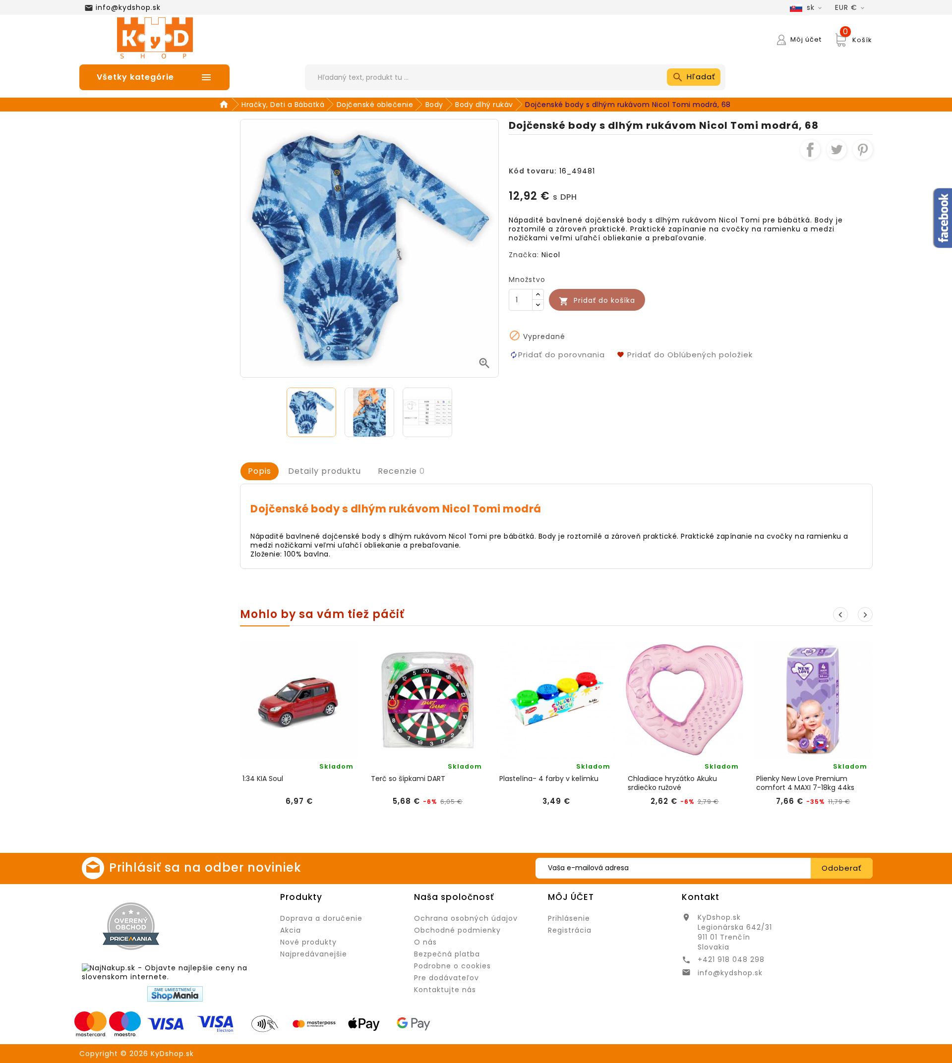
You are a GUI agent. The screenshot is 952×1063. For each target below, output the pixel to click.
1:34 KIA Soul (262, 778)
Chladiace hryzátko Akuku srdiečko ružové (672, 783)
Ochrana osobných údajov (466, 918)
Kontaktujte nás (445, 990)
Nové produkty (308, 942)
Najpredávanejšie (313, 954)
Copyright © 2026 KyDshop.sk (136, 1054)
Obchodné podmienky (457, 930)
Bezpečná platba (447, 954)
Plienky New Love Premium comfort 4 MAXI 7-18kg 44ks (805, 783)
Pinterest (863, 150)
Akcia (290, 930)
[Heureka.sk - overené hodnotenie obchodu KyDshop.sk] (226, 926)
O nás (425, 942)
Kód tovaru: (533, 171)
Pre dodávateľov (446, 978)
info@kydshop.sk (128, 7)
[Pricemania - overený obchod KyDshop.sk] (131, 926)
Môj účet (571, 897)
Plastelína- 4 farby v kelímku (548, 778)
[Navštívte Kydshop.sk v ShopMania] (175, 994)
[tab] (259, 471)
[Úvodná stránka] (225, 105)
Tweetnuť (836, 150)
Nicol (550, 255)
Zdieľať (810, 150)
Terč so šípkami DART (408, 778)
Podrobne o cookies (452, 966)
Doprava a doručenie (321, 918)
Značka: (524, 254)
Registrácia (570, 930)
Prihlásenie (569, 918)
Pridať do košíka (597, 300)
